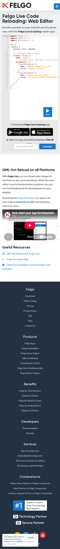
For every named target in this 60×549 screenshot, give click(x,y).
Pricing (30, 305)
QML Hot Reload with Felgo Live (23, 253)
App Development (30, 450)
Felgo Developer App (28, 197)
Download (30, 295)
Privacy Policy (30, 310)
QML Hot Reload (30, 358)
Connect (47, 146)
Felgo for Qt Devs (30, 395)
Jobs (30, 320)
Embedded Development (30, 455)
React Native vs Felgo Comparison (30, 488)
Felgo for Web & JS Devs (30, 400)
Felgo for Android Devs (30, 405)
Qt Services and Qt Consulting (30, 460)
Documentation (30, 428)
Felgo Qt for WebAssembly (30, 368)
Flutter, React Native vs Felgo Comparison (30, 483)
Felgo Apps (30, 343)
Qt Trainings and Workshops (30, 465)
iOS (32, 201)
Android (20, 201)
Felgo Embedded (30, 348)
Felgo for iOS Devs (30, 410)
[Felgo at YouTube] (43, 535)
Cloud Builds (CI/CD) (30, 363)
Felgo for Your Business (30, 390)
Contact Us (30, 325)
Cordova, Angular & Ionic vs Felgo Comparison (30, 493)
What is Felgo (30, 300)
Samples (30, 433)
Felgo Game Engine (30, 353)
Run (48, 114)
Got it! (31, 537)
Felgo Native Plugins (30, 373)
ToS (30, 315)
